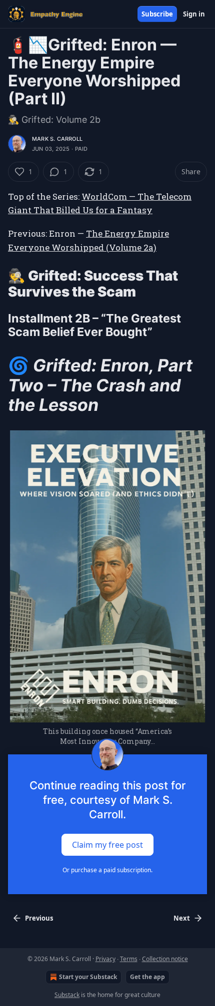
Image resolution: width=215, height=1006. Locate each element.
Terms (129, 959)
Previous (39, 918)
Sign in (194, 13)
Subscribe (157, 13)
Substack (67, 995)
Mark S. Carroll (57, 138)
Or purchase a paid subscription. (107, 870)
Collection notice (165, 959)
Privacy (106, 959)
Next (182, 918)
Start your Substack (88, 977)
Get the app (147, 977)
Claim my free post (107, 844)
